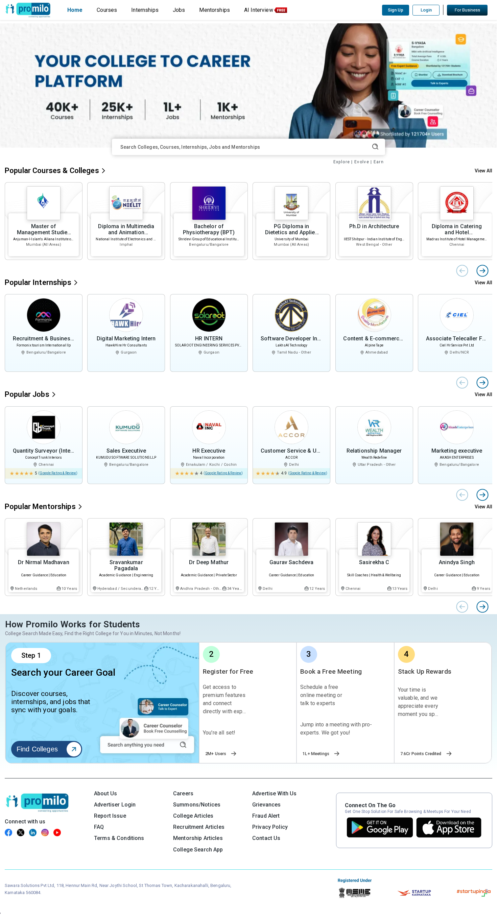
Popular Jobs (27, 394)
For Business (467, 10)
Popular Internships (38, 282)
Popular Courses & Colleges (52, 170)
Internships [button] (145, 10)
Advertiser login (115, 804)
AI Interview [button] (258, 10)
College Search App (198, 849)
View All (483, 170)
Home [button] (75, 10)
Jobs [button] (179, 10)
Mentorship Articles (198, 838)
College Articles (193, 816)
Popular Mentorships (40, 506)
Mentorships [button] (214, 10)
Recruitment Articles (198, 827)
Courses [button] (107, 10)
